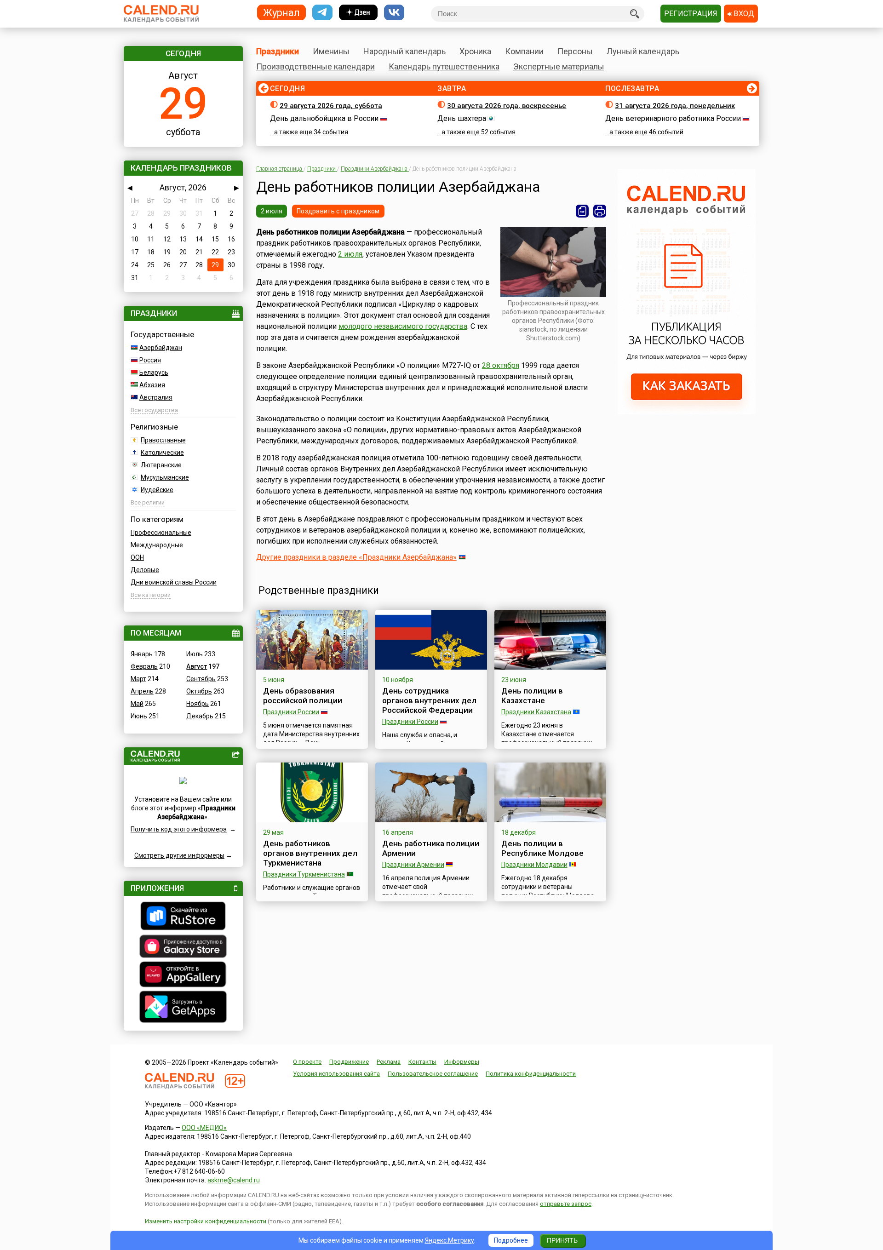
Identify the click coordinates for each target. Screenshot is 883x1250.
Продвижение (349, 1061)
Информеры (461, 1061)
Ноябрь (197, 703)
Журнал (281, 12)
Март (138, 678)
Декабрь (199, 716)
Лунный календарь (643, 51)
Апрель (142, 691)
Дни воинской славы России (174, 582)
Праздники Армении (413, 864)
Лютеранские (161, 465)
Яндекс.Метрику (449, 1240)
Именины (331, 51)
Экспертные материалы (558, 66)
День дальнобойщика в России (324, 118)
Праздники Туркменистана (304, 874)
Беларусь (153, 372)
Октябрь (199, 691)
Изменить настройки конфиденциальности (205, 1221)
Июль (194, 654)
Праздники (277, 51)
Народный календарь (404, 51)
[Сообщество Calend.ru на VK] (394, 13)
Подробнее (511, 1240)
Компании (524, 51)
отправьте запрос (565, 1203)
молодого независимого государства (402, 326)
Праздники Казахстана (536, 712)
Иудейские (157, 489)
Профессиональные (161, 532)
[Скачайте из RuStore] (183, 917)
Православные (163, 440)
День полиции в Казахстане (532, 695)
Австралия (155, 397)
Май (137, 703)
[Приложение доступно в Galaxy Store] (183, 947)
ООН (137, 557)
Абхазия (152, 385)
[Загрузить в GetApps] (183, 1008)
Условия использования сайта (336, 1073)
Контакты (422, 1061)
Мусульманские (165, 477)
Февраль (144, 666)
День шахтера (461, 118)
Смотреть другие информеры (179, 855)
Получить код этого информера (179, 829)
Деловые (145, 569)
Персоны (575, 51)
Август (196, 666)
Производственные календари (315, 66)
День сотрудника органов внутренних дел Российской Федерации (429, 700)
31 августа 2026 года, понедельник (675, 106)
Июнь (139, 716)
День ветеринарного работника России (673, 118)
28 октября (500, 365)
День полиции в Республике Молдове (542, 848)
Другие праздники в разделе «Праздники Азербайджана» (356, 557)
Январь (142, 654)
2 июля (272, 211)
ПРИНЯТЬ (562, 1240)
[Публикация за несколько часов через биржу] (687, 412)
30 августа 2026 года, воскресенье (506, 106)
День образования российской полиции (302, 695)
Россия (150, 360)
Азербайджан (160, 347)
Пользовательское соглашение (433, 1073)
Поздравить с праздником (338, 211)
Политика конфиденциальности (531, 1073)
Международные (157, 545)
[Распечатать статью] (599, 211)
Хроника (475, 51)
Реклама (389, 1061)
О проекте (307, 1061)
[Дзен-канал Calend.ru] (358, 13)
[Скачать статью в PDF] (582, 211)
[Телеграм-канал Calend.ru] (322, 13)
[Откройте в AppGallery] (183, 975)
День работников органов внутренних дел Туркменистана (310, 853)
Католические (162, 452)
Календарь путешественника (444, 66)
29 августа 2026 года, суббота (331, 106)
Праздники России (291, 712)
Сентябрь (201, 678)
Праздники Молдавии (534, 864)
